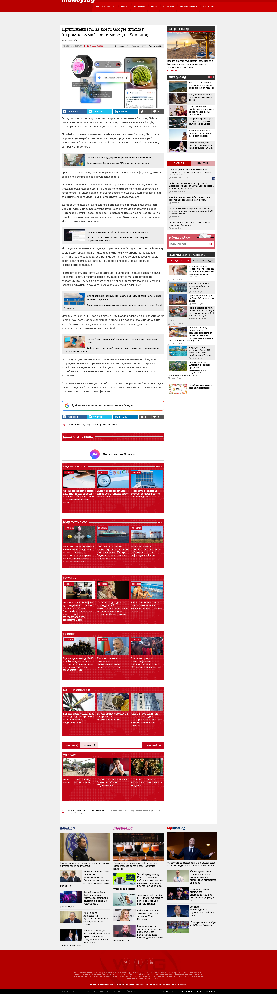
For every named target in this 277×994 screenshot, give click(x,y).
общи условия (170, 991)
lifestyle (177, 77)
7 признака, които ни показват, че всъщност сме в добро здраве (201, 133)
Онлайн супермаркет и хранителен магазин (200, 386)
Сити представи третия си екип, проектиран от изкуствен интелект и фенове (203, 877)
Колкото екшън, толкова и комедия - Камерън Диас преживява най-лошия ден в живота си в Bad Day (138, 933)
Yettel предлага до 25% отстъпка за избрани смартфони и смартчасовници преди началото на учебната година (138, 881)
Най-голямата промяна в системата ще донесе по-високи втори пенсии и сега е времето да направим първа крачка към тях (78, 553)
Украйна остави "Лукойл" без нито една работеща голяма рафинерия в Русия (146, 551)
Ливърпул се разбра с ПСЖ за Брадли (203, 923)
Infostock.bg (130, 991)
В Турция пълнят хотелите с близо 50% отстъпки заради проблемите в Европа (200, 351)
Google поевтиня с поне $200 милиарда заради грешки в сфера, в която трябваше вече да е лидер (78, 496)
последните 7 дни (179, 261)
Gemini (114, 425)
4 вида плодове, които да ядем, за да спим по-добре (201, 97)
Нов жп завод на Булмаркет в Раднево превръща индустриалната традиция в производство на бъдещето (189, 368)
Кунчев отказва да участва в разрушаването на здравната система (109, 662)
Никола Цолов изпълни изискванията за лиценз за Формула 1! (202, 894)
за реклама (186, 991)
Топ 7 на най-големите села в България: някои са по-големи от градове (201, 85)
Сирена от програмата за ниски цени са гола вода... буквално (189, 223)
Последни (179, 163)
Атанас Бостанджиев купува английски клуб (202, 911)
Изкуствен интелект (75, 425)
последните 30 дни (203, 261)
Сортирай (87, 745)
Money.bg (77, 991)
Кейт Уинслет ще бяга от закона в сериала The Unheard (148, 915)
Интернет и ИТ (121, 46)
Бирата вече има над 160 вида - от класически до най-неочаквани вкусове (135, 865)
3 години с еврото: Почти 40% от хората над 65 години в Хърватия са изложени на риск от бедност (201, 271)
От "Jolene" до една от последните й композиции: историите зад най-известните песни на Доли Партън (112, 608)
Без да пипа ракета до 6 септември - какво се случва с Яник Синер (201, 121)
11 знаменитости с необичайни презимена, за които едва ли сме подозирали (201, 110)
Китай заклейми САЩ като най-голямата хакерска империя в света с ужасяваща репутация (84, 899)
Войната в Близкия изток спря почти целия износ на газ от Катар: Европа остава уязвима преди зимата (113, 552)
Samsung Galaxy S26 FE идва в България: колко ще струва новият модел (150, 899)
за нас (199, 991)
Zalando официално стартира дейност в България (199, 286)
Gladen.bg (117, 991)
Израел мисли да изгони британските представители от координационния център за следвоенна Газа (85, 937)
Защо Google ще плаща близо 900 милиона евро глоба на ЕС (112, 493)
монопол (106, 425)
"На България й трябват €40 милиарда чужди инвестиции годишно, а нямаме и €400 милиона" (190, 172)
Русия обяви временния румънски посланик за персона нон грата (96, 918)
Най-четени (203, 163)
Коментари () (155, 46)
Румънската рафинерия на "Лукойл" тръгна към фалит (201, 298)
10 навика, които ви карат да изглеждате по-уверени (146, 782)
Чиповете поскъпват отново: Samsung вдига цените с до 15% (145, 493)
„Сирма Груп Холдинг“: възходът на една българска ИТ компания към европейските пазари (147, 719)
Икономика (172, 70)
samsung (97, 425)
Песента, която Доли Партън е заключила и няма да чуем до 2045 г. (201, 145)
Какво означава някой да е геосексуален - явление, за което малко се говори (146, 606)
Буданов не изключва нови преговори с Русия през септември (84, 864)
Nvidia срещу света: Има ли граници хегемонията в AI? (112, 716)
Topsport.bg (104, 991)
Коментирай (151, 745)
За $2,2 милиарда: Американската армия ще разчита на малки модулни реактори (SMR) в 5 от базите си (191, 211)
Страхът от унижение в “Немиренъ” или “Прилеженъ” (112, 782)
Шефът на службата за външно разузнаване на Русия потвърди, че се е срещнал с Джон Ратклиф (84, 878)
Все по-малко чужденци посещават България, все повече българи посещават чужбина (190, 64)
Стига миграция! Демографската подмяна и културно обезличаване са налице (146, 662)
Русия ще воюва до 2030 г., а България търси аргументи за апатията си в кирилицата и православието (78, 664)
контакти (210, 991)
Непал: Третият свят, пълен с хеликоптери (77, 781)
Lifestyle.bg (90, 991)
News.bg (65, 991)
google (88, 425)
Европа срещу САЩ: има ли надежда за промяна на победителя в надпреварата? (78, 718)
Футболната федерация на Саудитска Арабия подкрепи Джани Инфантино (191, 864)
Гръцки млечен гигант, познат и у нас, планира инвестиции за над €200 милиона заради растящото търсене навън (191, 314)
